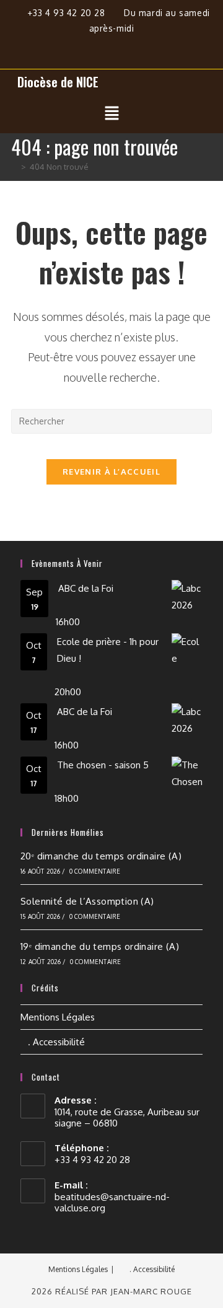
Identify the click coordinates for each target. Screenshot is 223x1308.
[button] (111, 113)
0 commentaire (95, 871)
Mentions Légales (57, 1017)
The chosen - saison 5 (103, 765)
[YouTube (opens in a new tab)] (141, 46)
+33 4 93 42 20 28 (67, 12)
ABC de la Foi (85, 588)
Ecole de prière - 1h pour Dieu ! (108, 650)
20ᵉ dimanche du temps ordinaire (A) (100, 856)
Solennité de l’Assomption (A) (87, 901)
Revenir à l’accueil (111, 471)
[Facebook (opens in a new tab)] (88, 46)
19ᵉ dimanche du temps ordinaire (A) (99, 946)
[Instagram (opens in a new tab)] (118, 46)
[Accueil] (14, 167)
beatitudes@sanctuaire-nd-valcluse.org (112, 1202)
